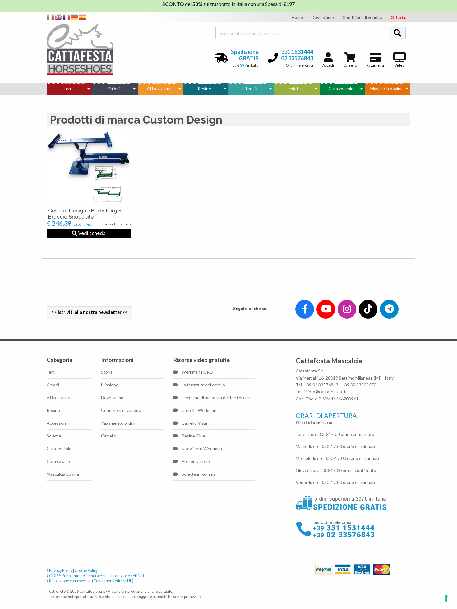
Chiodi (113, 88)
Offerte (398, 17)
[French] (67, 16)
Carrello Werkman (199, 410)
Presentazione (196, 461)
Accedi (328, 65)
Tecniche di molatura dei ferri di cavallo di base (218, 397)
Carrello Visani (196, 423)
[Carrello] (426, 581)
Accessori (56, 423)
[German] (75, 16)
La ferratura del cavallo (203, 384)
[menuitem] (69, 88)
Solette (295, 88)
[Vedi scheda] (89, 168)
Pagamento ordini (118, 423)
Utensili (249, 88)
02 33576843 (297, 58)
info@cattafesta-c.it (327, 391)
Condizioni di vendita (362, 17)
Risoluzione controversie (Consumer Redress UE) (90, 580)
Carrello (350, 65)
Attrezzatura (159, 88)
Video (399, 65)
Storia (107, 372)
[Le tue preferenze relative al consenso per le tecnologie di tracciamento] (446, 598)
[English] (59, 16)
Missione (109, 384)
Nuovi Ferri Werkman (202, 448)
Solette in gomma (198, 474)
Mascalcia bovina (386, 88)
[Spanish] (83, 16)
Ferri (68, 88)
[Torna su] (445, 581)
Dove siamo (323, 17)
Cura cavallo (58, 461)
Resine (204, 88)
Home (297, 17)
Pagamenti (375, 65)
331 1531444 (297, 51)
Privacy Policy (60, 570)
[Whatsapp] (10, 591)
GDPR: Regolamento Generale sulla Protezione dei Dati (96, 576)
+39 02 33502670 (359, 384)
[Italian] (51, 16)
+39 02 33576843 (321, 384)
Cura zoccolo (341, 88)
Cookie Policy (86, 570)
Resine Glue (193, 435)
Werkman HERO (197, 372)
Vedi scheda (91, 233)
